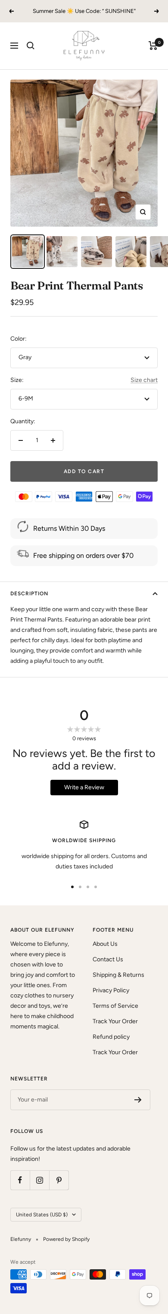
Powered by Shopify (66, 1239)
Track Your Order (115, 1021)
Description (29, 594)
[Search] (30, 45)
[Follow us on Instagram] (39, 1180)
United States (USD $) (42, 1215)
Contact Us (108, 959)
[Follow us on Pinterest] (58, 1180)
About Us (105, 944)
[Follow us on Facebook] (20, 1180)
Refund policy (111, 1036)
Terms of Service (115, 1005)
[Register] (138, 1100)
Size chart (144, 380)
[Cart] (153, 45)
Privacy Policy (111, 990)
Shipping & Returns (118, 975)
